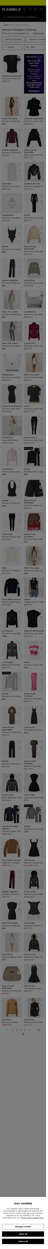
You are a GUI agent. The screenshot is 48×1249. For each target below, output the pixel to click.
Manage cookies (23, 1227)
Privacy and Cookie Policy (32, 1218)
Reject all (23, 1241)
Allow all (23, 1234)
